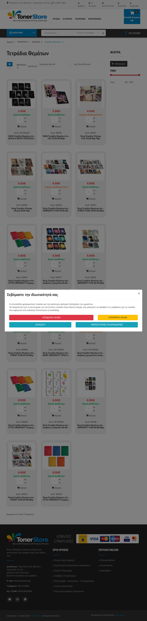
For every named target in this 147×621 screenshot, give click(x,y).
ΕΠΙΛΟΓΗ (40, 324)
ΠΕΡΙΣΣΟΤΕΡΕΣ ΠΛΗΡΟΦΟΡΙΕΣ (107, 324)
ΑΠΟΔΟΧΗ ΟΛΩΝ (51, 317)
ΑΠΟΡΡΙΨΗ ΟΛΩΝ (118, 317)
